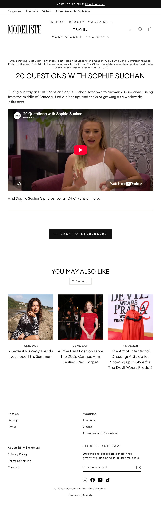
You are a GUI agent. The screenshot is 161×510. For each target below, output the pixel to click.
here (95, 198)
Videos (47, 11)
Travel (80, 29)
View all (80, 281)
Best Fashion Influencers (72, 60)
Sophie (59, 67)
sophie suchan (72, 67)
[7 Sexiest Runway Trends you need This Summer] (30, 317)
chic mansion (95, 60)
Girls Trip (37, 64)
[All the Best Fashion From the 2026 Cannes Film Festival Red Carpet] (80, 317)
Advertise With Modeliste (72, 11)
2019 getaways (18, 60)
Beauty (77, 22)
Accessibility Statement (24, 447)
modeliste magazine (126, 64)
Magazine (15, 11)
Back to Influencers (83, 234)
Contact (13, 467)
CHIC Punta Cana (115, 60)
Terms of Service (19, 461)
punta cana (146, 64)
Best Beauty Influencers (42, 60)
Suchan (86, 67)
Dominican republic (139, 60)
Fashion (57, 22)
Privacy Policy (17, 454)
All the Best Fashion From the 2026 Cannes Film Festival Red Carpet (80, 356)
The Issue (32, 11)
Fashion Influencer (19, 64)
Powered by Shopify (80, 494)
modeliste (107, 64)
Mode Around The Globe (79, 37)
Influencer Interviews (56, 64)
